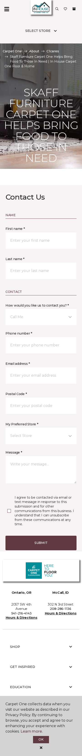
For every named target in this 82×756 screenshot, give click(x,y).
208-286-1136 (60, 609)
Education (20, 687)
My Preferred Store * (21, 424)
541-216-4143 (21, 613)
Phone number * (18, 333)
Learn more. (31, 731)
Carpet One (12, 51)
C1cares (52, 51)
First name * (15, 228)
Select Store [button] (38, 31)
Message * (13, 452)
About (34, 51)
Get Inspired (22, 667)
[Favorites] (65, 9)
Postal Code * (16, 394)
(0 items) (74, 8)
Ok (40, 739)
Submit (41, 543)
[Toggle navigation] (7, 9)
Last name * (14, 259)
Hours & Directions (21, 618)
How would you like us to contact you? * (37, 305)
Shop (15, 647)
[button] (57, 9)
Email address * (17, 363)
